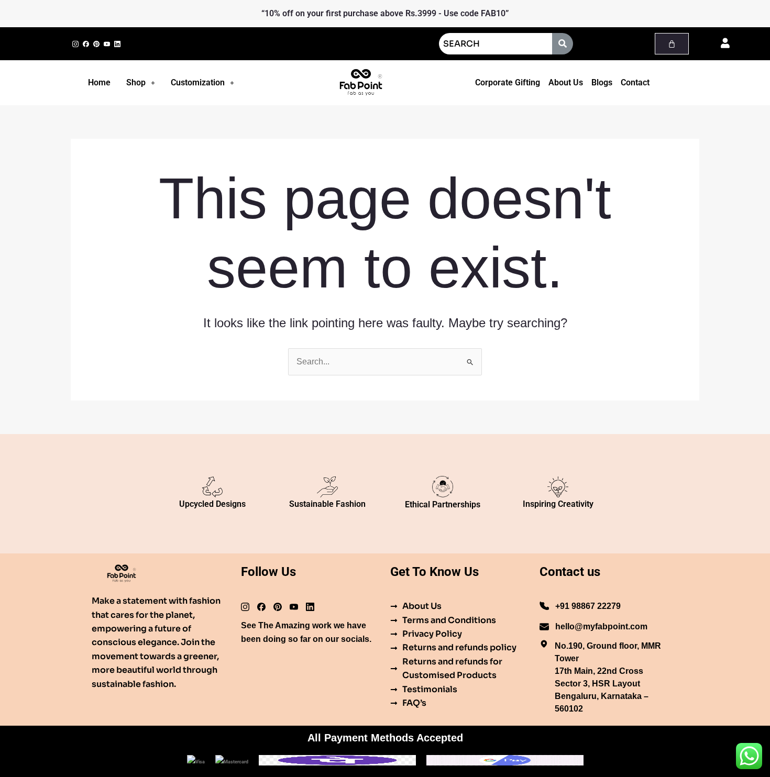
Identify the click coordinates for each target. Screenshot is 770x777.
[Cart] (672, 43)
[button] (140, 83)
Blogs (601, 82)
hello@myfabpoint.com (601, 626)
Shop (136, 82)
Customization (198, 82)
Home (99, 82)
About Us (565, 82)
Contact (635, 82)
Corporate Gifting (507, 82)
